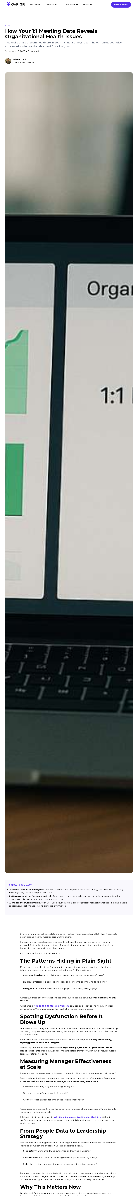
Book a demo (121, 5)
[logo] (16, 4)
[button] (36, 5)
